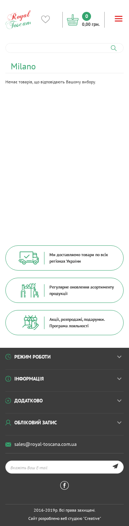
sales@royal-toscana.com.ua (45, 444)
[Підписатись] (115, 467)
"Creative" (92, 518)
